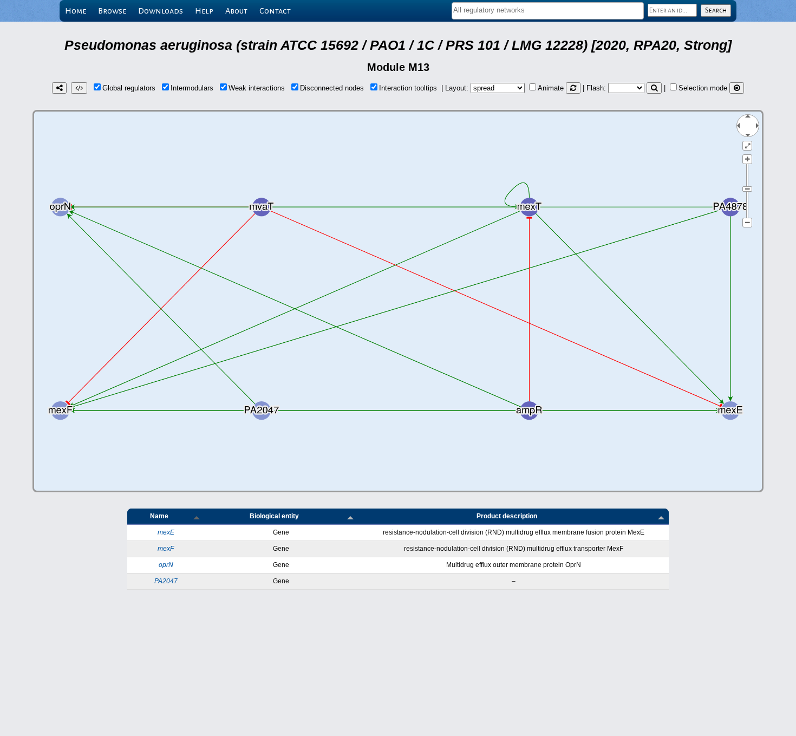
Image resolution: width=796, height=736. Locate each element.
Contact (275, 10)
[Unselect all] (736, 88)
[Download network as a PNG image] (59, 88)
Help (204, 10)
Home (75, 10)
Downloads (160, 10)
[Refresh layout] (573, 88)
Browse (112, 10)
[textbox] (547, 10)
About (236, 10)
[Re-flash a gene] (654, 88)
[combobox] (548, 10)
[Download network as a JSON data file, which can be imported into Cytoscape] (79, 88)
